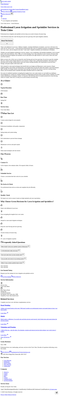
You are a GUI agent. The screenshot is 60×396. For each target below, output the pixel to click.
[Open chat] (56, 393)
